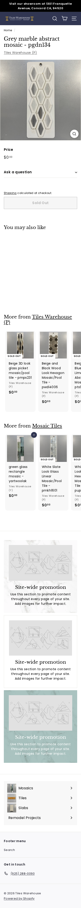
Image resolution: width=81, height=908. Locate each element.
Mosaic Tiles (47, 426)
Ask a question (18, 172)
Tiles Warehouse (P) (20, 52)
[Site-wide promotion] (40, 563)
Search (9, 850)
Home (8, 30)
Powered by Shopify (19, 898)
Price (8, 149)
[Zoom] (74, 134)
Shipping (10, 193)
